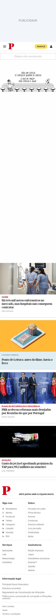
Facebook (10, 516)
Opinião (31, 566)
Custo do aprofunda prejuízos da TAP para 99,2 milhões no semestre (27, 465)
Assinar (31, 570)
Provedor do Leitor (37, 508)
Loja (4, 554)
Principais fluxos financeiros (15, 584)
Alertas (8, 512)
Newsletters (11, 508)
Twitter (8, 520)
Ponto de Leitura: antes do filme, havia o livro (27, 361)
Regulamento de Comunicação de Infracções (23, 592)
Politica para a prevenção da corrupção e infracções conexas (27, 597)
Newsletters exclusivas (39, 558)
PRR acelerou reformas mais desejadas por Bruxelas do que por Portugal (26, 411)
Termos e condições (11, 614)
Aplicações (7, 550)
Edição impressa (35, 550)
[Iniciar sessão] (51, 46)
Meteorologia (8, 558)
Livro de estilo (34, 528)
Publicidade (33, 532)
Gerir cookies (8, 606)
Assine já (41, 46)
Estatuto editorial (36, 524)
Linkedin (9, 528)
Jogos (31, 554)
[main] (28, 264)
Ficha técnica (34, 512)
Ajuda (30, 536)
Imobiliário (7, 562)
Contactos (33, 520)
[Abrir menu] (4, 46)
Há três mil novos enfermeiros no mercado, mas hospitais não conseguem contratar (27, 304)
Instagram (10, 524)
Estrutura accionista (11, 588)
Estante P (32, 562)
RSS (7, 536)
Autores (31, 516)
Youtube (9, 532)
